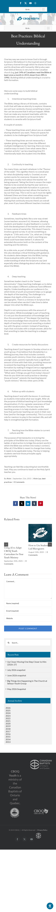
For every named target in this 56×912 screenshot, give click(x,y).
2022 (8, 718)
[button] (6, 544)
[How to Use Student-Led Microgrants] (40, 525)
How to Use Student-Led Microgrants (38, 547)
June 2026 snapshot (16, 675)
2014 (8, 739)
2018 (8, 729)
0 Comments (19, 482)
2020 (8, 723)
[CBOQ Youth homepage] (28, 19)
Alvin (9, 478)
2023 (8, 715)
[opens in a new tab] (41, 759)
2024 (8, 713)
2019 (8, 726)
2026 (8, 708)
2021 (8, 721)
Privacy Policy (42, 830)
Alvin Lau (37, 478)
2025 (8, 710)
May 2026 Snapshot (16, 689)
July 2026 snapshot (16, 670)
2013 (8, 742)
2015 (8, 736)
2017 (8, 731)
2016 (8, 734)
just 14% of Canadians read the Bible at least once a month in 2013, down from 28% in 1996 (27, 75)
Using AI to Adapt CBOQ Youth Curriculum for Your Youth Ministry (13, 552)
